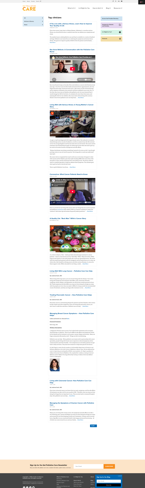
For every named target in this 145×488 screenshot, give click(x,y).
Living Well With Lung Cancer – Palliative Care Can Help (71, 271)
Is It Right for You (84, 8)
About (28, 1)
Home (24, 1)
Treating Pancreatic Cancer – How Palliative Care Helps (71, 295)
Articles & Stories (29, 21)
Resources (117, 8)
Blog (107, 8)
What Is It (71, 8)
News (25, 24)
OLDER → (93, 425)
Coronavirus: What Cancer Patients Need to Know (69, 174)
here (68, 318)
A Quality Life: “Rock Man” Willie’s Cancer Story (68, 218)
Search (38, 1)
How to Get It (97, 8)
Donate (33, 1)
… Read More (80, 97)
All (25, 18)
